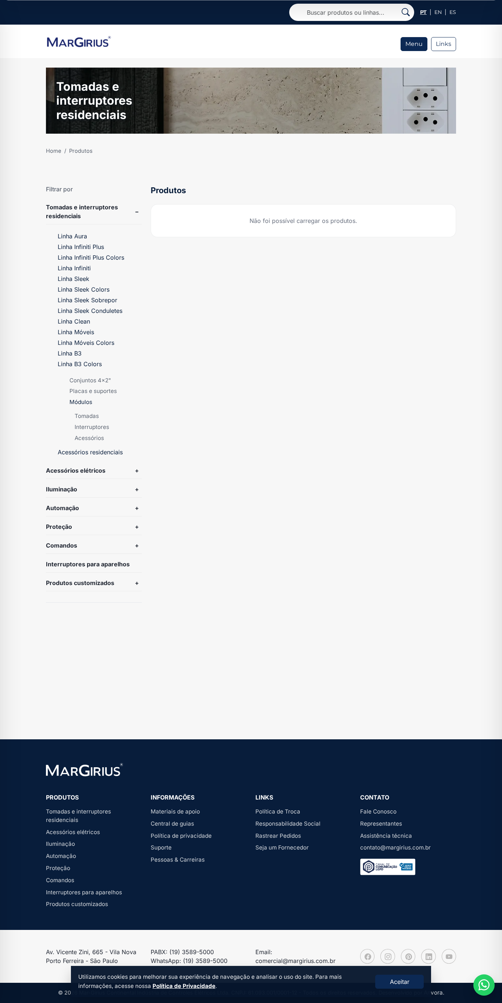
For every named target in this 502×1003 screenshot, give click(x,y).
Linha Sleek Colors (84, 289)
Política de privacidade (181, 835)
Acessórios (89, 437)
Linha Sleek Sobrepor (87, 300)
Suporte (161, 847)
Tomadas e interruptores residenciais (82, 211)
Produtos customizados (80, 583)
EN (438, 12)
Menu (414, 43)
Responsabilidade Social (287, 823)
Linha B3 (70, 353)
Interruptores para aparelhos (88, 564)
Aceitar (399, 981)
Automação (62, 508)
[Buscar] (406, 12)
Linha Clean (74, 321)
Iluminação (61, 489)
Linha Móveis (76, 332)
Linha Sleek (73, 278)
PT (423, 12)
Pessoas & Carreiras (178, 859)
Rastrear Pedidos (278, 835)
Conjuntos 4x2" (90, 380)
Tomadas (87, 415)
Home (53, 151)
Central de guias (172, 823)
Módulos (80, 401)
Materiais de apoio (175, 811)
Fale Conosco (378, 811)
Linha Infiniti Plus (81, 246)
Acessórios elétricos (75, 470)
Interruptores (92, 426)
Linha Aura (72, 236)
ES (452, 12)
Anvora (433, 992)
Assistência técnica (386, 835)
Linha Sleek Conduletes (90, 310)
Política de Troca (277, 811)
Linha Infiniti (74, 268)
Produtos (81, 151)
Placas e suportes (93, 390)
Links (443, 43)
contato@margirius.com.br (395, 847)
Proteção (59, 526)
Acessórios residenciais (90, 452)
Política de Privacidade (184, 985)
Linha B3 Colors (80, 364)
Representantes (381, 823)
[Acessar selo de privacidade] (387, 867)
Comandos (61, 545)
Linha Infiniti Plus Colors (91, 257)
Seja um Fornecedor (282, 847)
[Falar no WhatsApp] (484, 985)
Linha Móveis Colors (86, 342)
